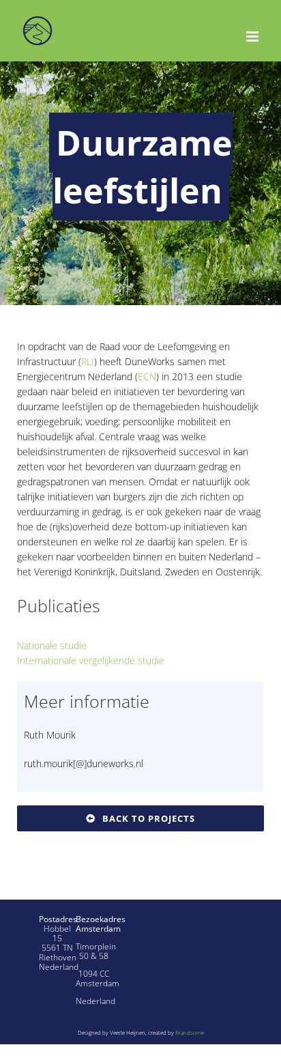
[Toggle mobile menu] (253, 36)
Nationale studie (52, 645)
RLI (87, 361)
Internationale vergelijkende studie (90, 660)
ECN (147, 376)
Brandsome (189, 1032)
